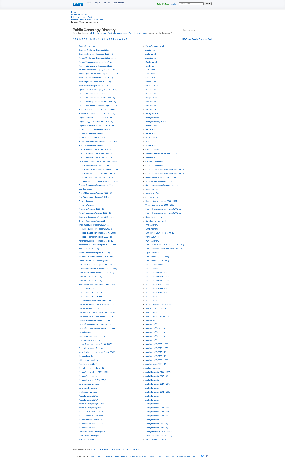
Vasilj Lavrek (150, 146)
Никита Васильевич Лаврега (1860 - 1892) (96, 273)
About (92, 456)
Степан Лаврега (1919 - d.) (90, 308)
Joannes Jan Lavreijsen (88, 376)
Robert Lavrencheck (153, 217)
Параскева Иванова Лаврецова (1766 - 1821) (98, 161)
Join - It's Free (163, 4)
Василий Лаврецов (87, 46)
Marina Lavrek (151, 90)
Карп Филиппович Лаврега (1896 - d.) (94, 253)
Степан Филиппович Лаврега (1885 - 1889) (97, 312)
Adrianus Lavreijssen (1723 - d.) (91, 408)
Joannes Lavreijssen (87, 428)
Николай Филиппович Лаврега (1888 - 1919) (97, 285)
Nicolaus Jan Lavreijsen (88, 392)
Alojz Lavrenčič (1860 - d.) (156, 293)
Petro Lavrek (150, 133)
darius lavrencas (152, 197)
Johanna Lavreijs (86, 356)
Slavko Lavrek (151, 137)
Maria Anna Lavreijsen (88, 388)
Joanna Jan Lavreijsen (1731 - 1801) (94, 372)
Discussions (118, 3)
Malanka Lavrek (151, 86)
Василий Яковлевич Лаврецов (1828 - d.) (96, 54)
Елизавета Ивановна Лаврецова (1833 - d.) (97, 114)
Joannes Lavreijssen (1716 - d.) (91, 424)
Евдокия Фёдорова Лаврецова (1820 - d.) (96, 122)
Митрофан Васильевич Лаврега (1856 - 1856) (98, 269)
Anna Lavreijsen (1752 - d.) (90, 364)
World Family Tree (183, 456)
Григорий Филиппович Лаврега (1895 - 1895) (97, 233)
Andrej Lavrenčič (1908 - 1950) (158, 416)
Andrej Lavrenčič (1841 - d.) (156, 424)
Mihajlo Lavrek (151, 98)
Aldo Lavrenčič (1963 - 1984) (157, 261)
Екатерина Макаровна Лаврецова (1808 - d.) (97, 102)
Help (193, 456)
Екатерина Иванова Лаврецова (92, 94)
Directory (100, 456)
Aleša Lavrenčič (151, 269)
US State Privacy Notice (137, 456)
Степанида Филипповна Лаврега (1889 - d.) (97, 316)
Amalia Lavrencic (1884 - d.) (156, 308)
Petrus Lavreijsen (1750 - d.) (90, 396)
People (97, 3)
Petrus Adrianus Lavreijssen (156, 46)
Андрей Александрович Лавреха (92, 336)
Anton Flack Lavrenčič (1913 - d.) (158, 436)
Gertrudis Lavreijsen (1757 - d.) (91, 368)
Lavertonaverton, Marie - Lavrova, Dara (87, 19)
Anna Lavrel (150, 157)
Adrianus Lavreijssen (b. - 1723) (91, 404)
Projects (106, 3)
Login (173, 4)
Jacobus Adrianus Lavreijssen (91, 416)
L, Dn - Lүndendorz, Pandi (81, 17)
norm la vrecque (85, 189)
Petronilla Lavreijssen (87, 440)
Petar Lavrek (150, 129)
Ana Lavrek (150, 50)
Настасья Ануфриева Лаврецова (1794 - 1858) (98, 142)
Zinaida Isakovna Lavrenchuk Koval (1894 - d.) (164, 249)
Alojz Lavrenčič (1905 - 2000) (157, 285)
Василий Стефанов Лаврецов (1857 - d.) (96, 50)
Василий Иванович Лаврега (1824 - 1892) (96, 324)
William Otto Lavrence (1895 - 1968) (160, 205)
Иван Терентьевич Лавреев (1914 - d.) (94, 197)
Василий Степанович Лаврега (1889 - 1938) (97, 328)
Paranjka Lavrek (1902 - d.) (156, 122)
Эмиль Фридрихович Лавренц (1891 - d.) (162, 185)
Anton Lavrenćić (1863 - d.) (156, 440)
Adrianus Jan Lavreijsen (88, 360)
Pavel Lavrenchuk (152, 241)
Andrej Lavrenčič (152, 380)
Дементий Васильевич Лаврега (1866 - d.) (96, 217)
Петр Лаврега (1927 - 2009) (90, 293)
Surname (109, 456)
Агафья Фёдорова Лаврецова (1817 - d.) (95, 62)
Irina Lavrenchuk (152, 225)
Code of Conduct (163, 456)
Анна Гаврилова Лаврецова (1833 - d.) (95, 82)
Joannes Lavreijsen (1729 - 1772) (92, 380)
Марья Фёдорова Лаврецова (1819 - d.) (95, 129)
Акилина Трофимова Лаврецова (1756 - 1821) (98, 70)
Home (88, 3)
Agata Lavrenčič (152, 253)
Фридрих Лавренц (153, 189)
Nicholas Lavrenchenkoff (155, 221)
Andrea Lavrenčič (152, 368)
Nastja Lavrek (151, 102)
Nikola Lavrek (151, 106)
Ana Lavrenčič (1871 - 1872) (156, 348)
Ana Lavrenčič (151, 320)
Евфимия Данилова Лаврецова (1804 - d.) (96, 126)
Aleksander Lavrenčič (154, 265)
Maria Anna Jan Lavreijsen (89, 384)
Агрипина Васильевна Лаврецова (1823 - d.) (97, 66)
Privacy (124, 456)
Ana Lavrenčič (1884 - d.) (155, 364)
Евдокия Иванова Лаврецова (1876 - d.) (95, 118)
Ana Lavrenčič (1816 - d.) (155, 336)
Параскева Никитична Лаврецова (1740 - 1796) (98, 169)
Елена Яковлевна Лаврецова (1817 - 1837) (97, 110)
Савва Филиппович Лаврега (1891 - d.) (95, 301)
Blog (172, 456)
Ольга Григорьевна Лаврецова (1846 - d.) (96, 153)
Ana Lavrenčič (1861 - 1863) (156, 360)
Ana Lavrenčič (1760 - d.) (155, 328)
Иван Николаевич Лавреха (90, 340)
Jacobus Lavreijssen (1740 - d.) (91, 412)
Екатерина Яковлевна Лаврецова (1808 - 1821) (98, 106)
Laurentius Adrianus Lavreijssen (92, 432)
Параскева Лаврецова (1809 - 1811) (94, 165)
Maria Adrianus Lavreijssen (90, 436)
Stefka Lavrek (150, 142)
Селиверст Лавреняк (154, 161)
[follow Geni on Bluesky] (201, 456)
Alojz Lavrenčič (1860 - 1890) (157, 281)
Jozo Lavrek (150, 74)
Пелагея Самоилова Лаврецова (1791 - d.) (96, 177)
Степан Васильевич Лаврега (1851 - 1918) (96, 304)
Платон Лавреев (86, 201)
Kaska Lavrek (150, 78)
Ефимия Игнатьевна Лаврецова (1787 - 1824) (98, 90)
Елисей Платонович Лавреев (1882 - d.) (95, 193)
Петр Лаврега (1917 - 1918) (90, 297)
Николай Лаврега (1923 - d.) (90, 277)
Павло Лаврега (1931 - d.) (89, 289)
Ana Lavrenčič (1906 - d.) (155, 332)
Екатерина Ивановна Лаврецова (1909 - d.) (97, 98)
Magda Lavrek (151, 82)
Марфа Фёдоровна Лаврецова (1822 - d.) (96, 133)
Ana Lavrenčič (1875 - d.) (155, 352)
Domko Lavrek (151, 62)
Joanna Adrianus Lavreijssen (90, 420)
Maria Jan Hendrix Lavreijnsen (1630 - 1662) (97, 352)
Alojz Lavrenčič (151, 297)
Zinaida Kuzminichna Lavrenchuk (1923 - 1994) (164, 245)
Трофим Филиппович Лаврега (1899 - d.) (95, 320)
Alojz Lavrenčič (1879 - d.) (156, 273)
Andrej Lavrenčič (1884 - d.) (156, 428)
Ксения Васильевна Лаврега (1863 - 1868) (96, 257)
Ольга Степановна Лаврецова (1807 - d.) (96, 157)
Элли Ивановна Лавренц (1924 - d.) (160, 181)
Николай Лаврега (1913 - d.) (90, 281)
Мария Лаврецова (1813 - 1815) (92, 137)
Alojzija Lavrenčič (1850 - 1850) (158, 304)
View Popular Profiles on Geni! (197, 39)
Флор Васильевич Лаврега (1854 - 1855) (95, 225)
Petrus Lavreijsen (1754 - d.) (90, 400)
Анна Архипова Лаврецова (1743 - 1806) (96, 78)
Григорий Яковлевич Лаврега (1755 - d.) (95, 237)
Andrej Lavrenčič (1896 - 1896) (158, 408)
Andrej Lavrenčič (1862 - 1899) (158, 392)
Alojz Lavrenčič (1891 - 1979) (157, 277)
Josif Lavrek (150, 70)
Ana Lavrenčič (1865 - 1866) (156, 344)
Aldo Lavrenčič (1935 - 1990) (157, 257)
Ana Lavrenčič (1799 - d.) (155, 356)
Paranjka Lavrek (152, 114)
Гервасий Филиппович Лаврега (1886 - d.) (96, 229)
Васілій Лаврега (85, 332)
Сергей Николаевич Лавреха (91, 348)
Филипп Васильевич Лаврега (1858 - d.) (95, 221)
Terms (116, 456)
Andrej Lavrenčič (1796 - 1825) (158, 372)
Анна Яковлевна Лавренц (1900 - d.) (160, 177)
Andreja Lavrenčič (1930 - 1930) (158, 432)
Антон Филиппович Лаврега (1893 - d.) (95, 213)
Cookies (152, 456)
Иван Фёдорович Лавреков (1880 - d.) (161, 153)
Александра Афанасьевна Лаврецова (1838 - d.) (99, 74)
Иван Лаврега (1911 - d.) (89, 249)
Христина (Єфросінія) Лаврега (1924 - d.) (96, 241)
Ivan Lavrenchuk (152, 229)
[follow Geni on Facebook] (206, 456)
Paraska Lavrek (151, 126)
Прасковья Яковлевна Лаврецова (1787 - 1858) (98, 181)
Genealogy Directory (79, 15)
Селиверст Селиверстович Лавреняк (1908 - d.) (165, 169)
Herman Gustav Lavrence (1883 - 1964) (161, 201)
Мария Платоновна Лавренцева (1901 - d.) (163, 209)
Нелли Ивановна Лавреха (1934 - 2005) (95, 344)
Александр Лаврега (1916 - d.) (91, 209)
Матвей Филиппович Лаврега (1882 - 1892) (97, 265)
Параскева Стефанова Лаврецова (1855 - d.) (97, 173)
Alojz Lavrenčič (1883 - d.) (156, 289)
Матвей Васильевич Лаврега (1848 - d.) (95, 261)
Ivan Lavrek (150, 66)
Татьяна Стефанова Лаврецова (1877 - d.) (96, 185)
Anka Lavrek (150, 58)
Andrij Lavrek (150, 54)
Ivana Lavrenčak (152, 193)
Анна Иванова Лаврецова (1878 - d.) (94, 86)
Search (207, 4)
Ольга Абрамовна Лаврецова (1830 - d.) (95, 149)
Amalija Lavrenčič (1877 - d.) (157, 316)
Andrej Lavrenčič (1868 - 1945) (158, 412)
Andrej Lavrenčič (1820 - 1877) (158, 384)
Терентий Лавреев (86, 205)
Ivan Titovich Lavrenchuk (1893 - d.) (159, 233)
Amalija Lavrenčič (152, 312)
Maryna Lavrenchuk (153, 237)
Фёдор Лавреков (152, 149)
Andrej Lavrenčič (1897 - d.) (156, 376)
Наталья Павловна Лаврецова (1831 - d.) (96, 146)
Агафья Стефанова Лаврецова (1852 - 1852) (97, 58)
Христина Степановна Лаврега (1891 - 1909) (97, 245)
